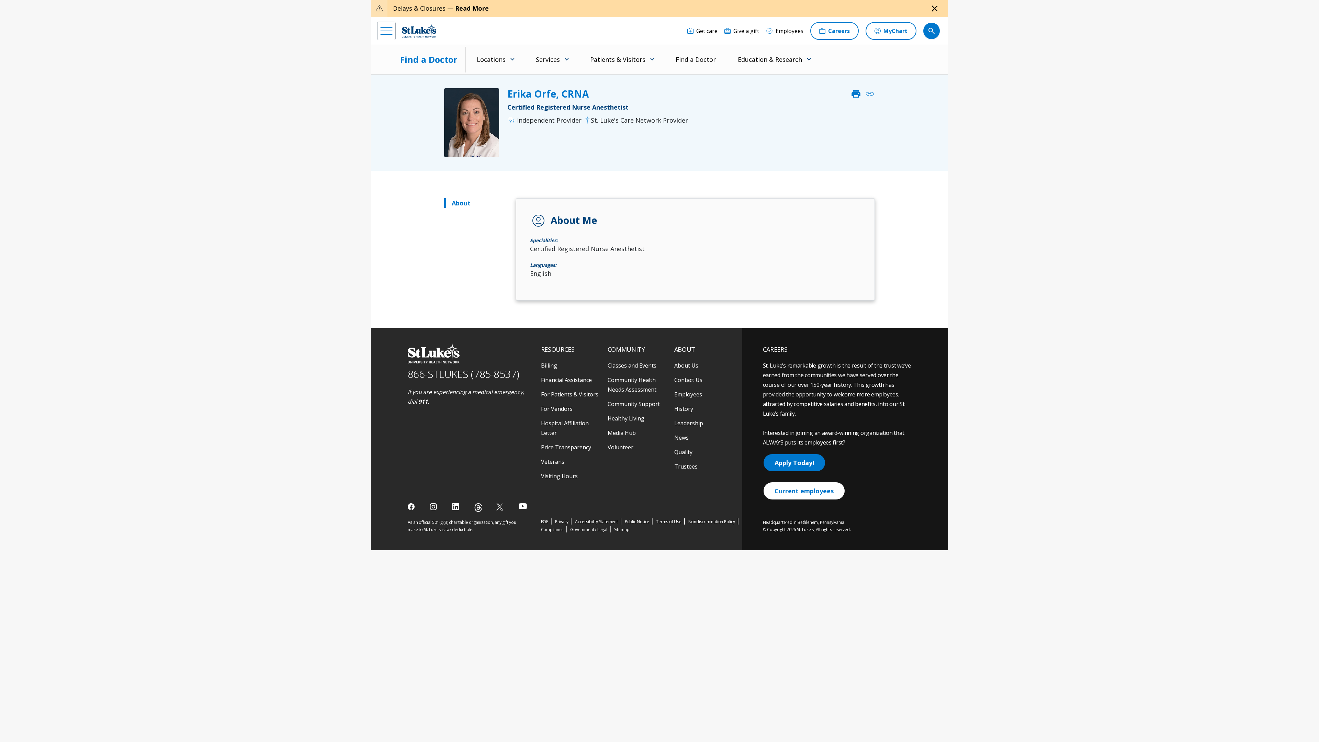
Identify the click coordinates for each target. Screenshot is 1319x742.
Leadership (688, 423)
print (855, 93)
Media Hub (622, 433)
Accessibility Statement (596, 522)
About (461, 203)
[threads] (478, 507)
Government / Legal (588, 529)
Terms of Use (668, 522)
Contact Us (688, 380)
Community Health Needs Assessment (632, 384)
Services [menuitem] (548, 59)
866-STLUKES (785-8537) (463, 374)
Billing (549, 365)
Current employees (804, 491)
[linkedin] (456, 506)
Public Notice (637, 522)
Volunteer (620, 447)
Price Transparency (566, 447)
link (869, 93)
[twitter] (500, 506)
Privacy (561, 522)
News (681, 437)
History (683, 409)
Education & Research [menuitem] (770, 59)
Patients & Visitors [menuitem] (617, 59)
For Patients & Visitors (569, 394)
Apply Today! (794, 463)
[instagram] (434, 506)
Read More (472, 8)
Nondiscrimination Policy (711, 522)
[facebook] (412, 506)
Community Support (634, 404)
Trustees (686, 466)
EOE (544, 522)
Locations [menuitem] (491, 59)
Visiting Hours (559, 476)
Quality (683, 452)
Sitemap (622, 529)
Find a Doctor (428, 59)
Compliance (552, 529)
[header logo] (419, 30)
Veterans (552, 461)
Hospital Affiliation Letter (565, 428)
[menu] (386, 31)
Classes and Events (632, 365)
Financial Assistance (566, 380)
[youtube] (523, 506)
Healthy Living (626, 418)
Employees (688, 394)
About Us (686, 365)
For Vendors (557, 409)
